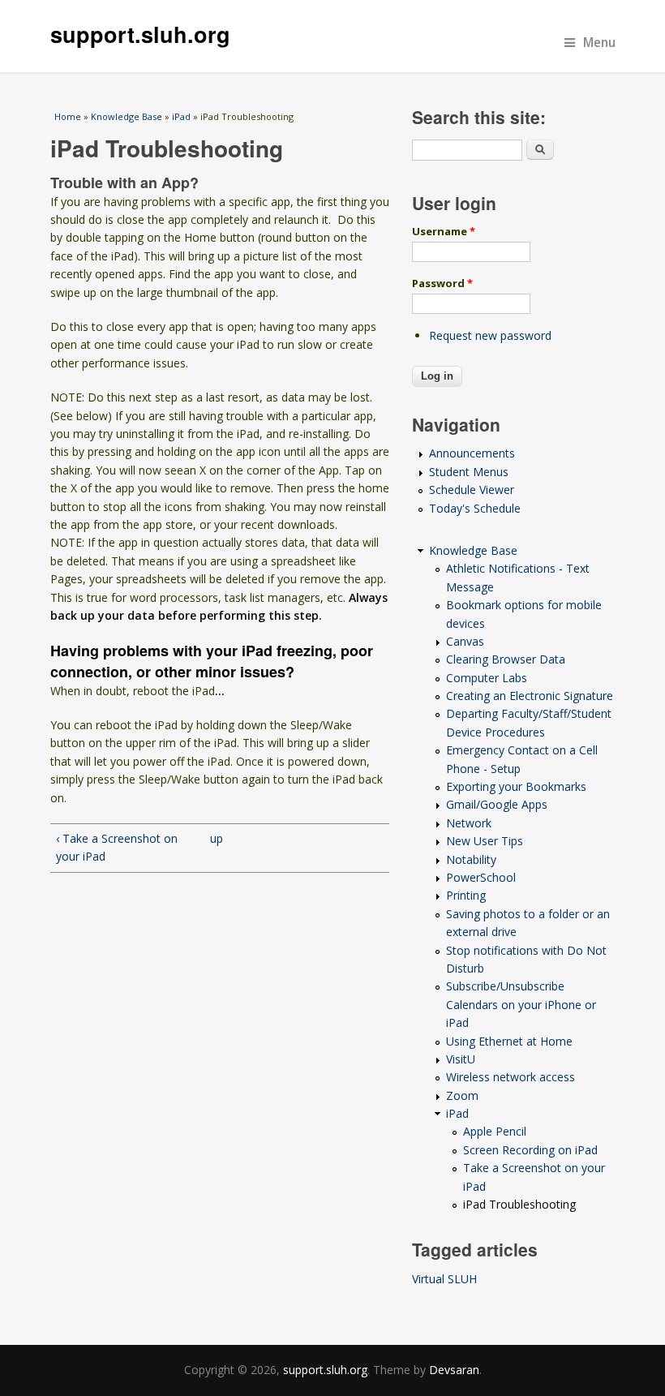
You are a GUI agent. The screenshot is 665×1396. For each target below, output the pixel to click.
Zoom (462, 1095)
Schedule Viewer (471, 489)
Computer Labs (486, 677)
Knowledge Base (126, 116)
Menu (599, 42)
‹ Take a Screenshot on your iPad (117, 847)
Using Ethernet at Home (509, 1041)
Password (442, 283)
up (216, 838)
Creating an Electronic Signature (529, 695)
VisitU (460, 1059)
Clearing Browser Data (505, 659)
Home (67, 116)
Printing (466, 895)
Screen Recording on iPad (530, 1150)
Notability (471, 859)
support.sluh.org (140, 34)
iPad (181, 116)
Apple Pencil (494, 1131)
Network (468, 823)
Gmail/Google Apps (496, 804)
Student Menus (468, 471)
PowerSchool (481, 877)
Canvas (465, 641)
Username (443, 231)
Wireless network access (510, 1077)
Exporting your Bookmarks (516, 786)
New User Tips (484, 840)
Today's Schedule (475, 508)
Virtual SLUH (444, 1278)
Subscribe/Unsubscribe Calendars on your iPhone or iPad (521, 1004)
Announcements (472, 453)
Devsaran (454, 1369)
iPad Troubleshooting (519, 1204)
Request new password (490, 335)
